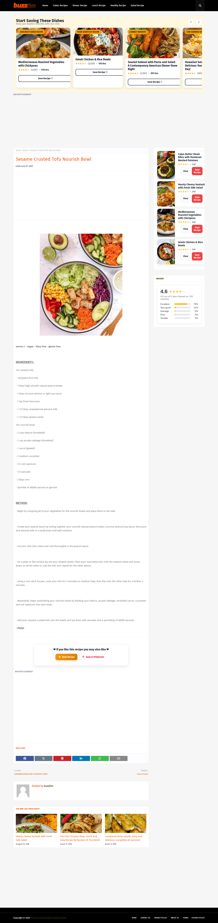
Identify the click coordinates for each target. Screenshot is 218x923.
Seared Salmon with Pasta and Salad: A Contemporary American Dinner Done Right (152, 65)
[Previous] (191, 22)
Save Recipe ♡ (45, 78)
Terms (185, 918)
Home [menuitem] (45, 5)
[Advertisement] (109, 118)
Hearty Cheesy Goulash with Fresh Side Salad (34, 838)
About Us (175, 918)
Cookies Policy (198, 918)
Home (18, 150)
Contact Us (145, 918)
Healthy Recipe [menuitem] (118, 5)
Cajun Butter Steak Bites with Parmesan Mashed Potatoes (190, 157)
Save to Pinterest (95, 657)
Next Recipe (68, 657)
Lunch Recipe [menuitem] (99, 5)
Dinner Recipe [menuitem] (80, 5)
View (185, 171)
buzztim (48, 785)
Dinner (25, 150)
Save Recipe (197, 171)
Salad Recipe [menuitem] (137, 5)
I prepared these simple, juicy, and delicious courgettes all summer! (123, 838)
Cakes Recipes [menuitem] (60, 5)
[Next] (199, 22)
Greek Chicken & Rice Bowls (93, 59)
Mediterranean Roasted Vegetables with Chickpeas (189, 215)
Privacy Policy (160, 918)
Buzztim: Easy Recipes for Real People (48, 918)
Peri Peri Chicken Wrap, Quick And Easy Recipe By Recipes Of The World (80, 838)
